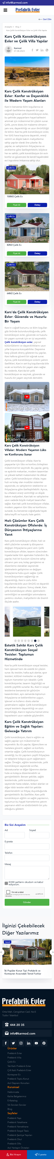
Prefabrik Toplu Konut (18, 1078)
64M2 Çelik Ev (14, 293)
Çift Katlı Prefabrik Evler (19, 1070)
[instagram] (21, 1043)
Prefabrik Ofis (14, 1143)
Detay (37, 205)
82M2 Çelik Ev (14, 245)
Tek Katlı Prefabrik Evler (19, 1066)
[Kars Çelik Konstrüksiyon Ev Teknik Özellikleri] (27, 410)
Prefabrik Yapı (14, 1118)
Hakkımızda (13, 1092)
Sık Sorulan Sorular (17, 1104)
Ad (6, 830)
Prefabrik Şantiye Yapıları (20, 1135)
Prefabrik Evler (15, 1053)
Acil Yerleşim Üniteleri (18, 1147)
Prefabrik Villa (14, 1057)
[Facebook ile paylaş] (32, 50)
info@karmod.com (17, 3)
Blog (10, 1109)
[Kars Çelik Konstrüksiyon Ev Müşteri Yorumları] (27, 441)
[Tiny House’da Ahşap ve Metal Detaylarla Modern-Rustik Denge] (27, 952)
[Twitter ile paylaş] (37, 50)
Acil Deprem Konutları (19, 1083)
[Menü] (5, 10)
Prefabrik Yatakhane (17, 1122)
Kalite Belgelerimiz (17, 1096)
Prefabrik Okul (15, 1139)
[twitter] (13, 1043)
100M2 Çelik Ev (15, 196)
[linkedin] (28, 1043)
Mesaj (8, 864)
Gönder (27, 902)
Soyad (32, 830)
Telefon (8, 853)
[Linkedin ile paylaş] (42, 50)
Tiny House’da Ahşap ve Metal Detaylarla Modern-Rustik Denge (25, 972)
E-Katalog (12, 1100)
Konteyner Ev (14, 1074)
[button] (15, 641)
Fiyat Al (16, 205)
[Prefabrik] (27, 10)
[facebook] (5, 1043)
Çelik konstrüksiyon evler (19, 342)
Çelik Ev (11, 168)
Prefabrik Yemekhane (18, 1126)
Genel (7, 942)
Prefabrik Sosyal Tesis (18, 1130)
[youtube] (36, 1043)
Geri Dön (47, 19)
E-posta (9, 841)
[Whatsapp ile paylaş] (47, 50)
